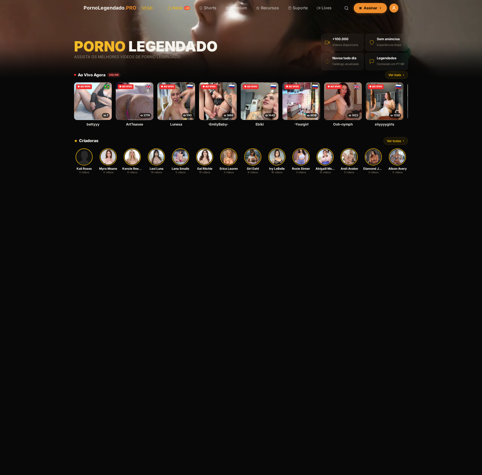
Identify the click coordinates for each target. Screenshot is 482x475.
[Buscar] (346, 8)
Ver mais (394, 75)
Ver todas (394, 141)
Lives (327, 8)
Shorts (210, 8)
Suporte (300, 8)
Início (180, 8)
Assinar (370, 8)
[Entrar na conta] (393, 8)
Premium (238, 8)
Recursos (270, 8)
